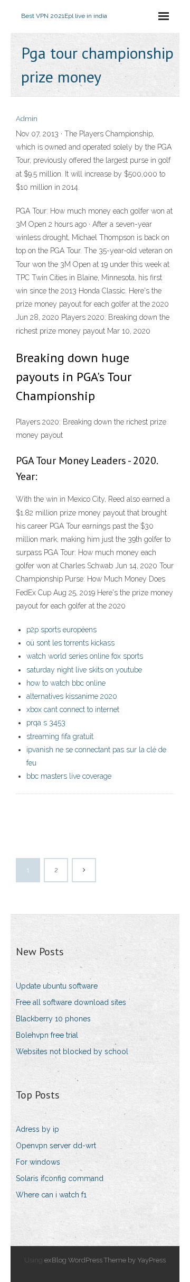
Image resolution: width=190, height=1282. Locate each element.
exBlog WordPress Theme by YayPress (105, 1260)
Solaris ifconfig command (59, 1178)
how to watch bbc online (66, 683)
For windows (38, 1162)
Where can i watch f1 (51, 1195)
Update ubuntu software (57, 986)
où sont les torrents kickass (70, 643)
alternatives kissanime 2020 (71, 696)
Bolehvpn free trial (47, 1035)
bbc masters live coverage (68, 776)
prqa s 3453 (45, 722)
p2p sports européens (61, 629)
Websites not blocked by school (72, 1051)
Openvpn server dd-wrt (56, 1145)
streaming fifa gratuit (59, 736)
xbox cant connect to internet (72, 709)
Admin (26, 119)
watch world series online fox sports (84, 656)
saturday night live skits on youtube (84, 670)
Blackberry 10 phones (53, 1018)
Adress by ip (37, 1129)
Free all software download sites (71, 1002)
